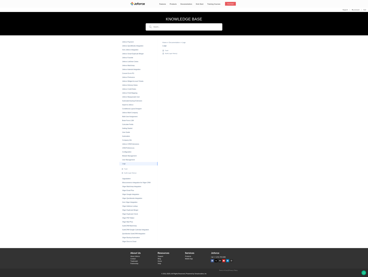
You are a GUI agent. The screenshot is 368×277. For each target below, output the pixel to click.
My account (355, 10)
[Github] (219, 260)
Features (162, 4)
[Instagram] (231, 260)
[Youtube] (223, 260)
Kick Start (199, 4)
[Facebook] (212, 260)
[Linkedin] (227, 260)
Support (345, 10)
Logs (184, 42)
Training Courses (213, 4)
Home (164, 42)
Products (173, 4)
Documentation (186, 4)
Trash (166, 50)
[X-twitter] (216, 260)
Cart (364, 10)
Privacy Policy (233, 270)
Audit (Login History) (171, 53)
